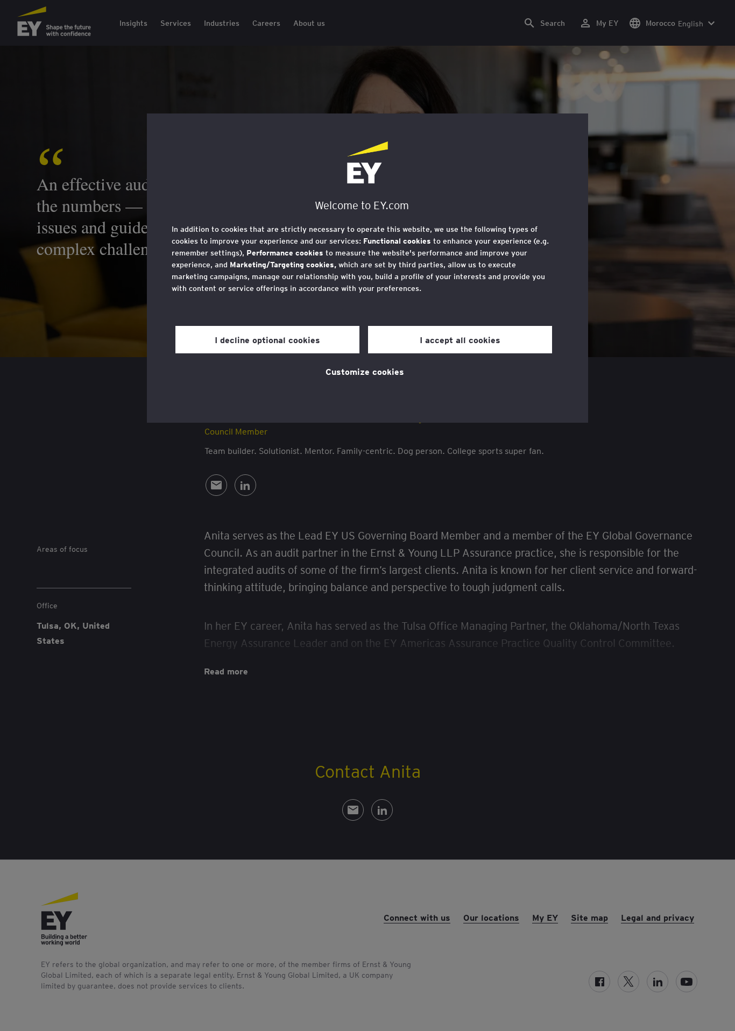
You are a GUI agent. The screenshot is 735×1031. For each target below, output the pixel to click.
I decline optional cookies (267, 339)
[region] (367, 268)
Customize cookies (365, 371)
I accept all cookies (460, 339)
